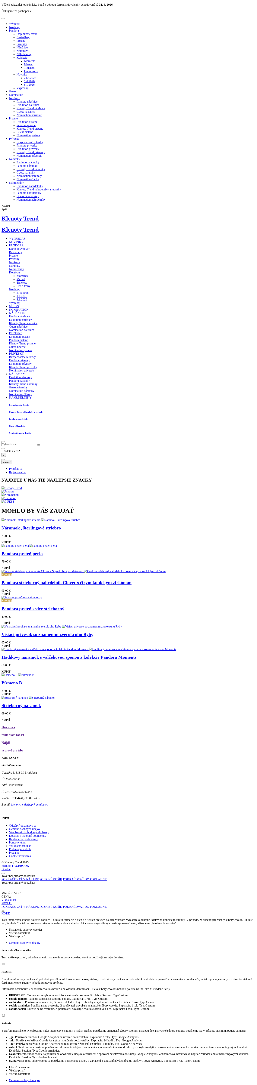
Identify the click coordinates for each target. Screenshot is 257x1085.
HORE (6, 913)
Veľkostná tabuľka (20, 845)
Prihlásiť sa (15, 468)
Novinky (14, 27)
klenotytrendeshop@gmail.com (29, 804)
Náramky (22, 50)
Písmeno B (12, 682)
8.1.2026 (29, 84)
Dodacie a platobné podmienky (27, 835)
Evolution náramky (28, 162)
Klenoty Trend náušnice (31, 108)
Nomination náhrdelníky (31, 199)
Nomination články (28, 179)
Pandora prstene (26, 125)
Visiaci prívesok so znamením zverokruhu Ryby (47, 634)
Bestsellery (23, 37)
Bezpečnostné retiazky (30, 142)
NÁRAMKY (17, 373)
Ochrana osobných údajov (24, 829)
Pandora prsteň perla (22, 553)
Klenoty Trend (20, 218)
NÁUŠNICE (17, 313)
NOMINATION (19, 309)
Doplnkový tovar (27, 33)
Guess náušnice (26, 111)
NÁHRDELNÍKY (20, 397)
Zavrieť (7, 462)
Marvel (28, 64)
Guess (12, 91)
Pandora (14, 30)
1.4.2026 (29, 81)
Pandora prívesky (27, 145)
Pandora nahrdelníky (29, 192)
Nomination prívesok (29, 155)
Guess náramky (26, 172)
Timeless (29, 67)
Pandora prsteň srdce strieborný (33, 608)
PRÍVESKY (16, 353)
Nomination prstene (28, 135)
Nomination (16, 94)
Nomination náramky (29, 175)
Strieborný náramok (21, 705)
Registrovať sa (17, 472)
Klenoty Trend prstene (30, 128)
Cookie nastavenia (20, 856)
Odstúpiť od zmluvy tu (22, 825)
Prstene (21, 40)
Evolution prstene (27, 121)
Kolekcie (22, 57)
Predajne (14, 852)
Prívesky (22, 44)
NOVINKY (16, 242)
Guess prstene (25, 132)
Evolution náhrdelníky (30, 186)
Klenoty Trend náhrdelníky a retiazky (39, 189)
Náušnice (22, 47)
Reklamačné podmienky (23, 839)
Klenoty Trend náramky (31, 169)
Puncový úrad (17, 842)
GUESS (14, 306)
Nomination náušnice (29, 115)
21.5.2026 (30, 77)
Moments (29, 61)
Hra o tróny (31, 71)
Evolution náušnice (28, 104)
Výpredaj (14, 23)
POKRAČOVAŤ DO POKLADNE (85, 879)
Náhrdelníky (24, 54)
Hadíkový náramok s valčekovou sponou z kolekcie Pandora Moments (69, 657)
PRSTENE (15, 333)
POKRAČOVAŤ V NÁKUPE (20, 879)
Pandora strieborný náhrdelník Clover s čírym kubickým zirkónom (67, 582)
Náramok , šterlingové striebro (31, 528)
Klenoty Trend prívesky (31, 152)
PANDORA (16, 245)
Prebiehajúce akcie (20, 849)
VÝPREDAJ (17, 238)
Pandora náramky (27, 165)
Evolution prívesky (28, 148)
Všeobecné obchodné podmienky (29, 832)
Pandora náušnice (27, 101)
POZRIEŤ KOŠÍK (51, 879)
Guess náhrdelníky (28, 196)
